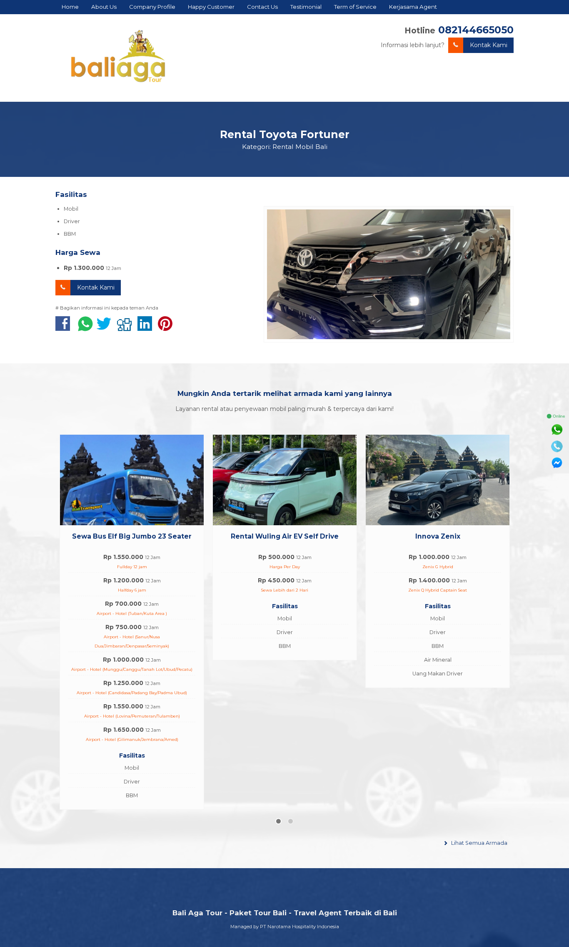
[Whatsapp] (557, 429)
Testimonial (306, 6)
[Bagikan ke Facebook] (64, 328)
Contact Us (262, 6)
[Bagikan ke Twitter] (106, 328)
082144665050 (476, 30)
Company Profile (152, 6)
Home (70, 6)
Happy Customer (211, 6)
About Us (104, 6)
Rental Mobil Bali (299, 147)
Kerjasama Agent (413, 6)
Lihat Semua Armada (478, 693)
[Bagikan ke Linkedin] (146, 328)
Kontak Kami (488, 45)
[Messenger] (557, 463)
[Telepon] (557, 446)
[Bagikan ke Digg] (126, 328)
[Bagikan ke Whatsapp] (85, 328)
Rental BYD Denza (437, 536)
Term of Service (355, 6)
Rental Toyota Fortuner (284, 134)
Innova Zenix (284, 536)
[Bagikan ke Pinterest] (167, 328)
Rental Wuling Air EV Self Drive (132, 536)
